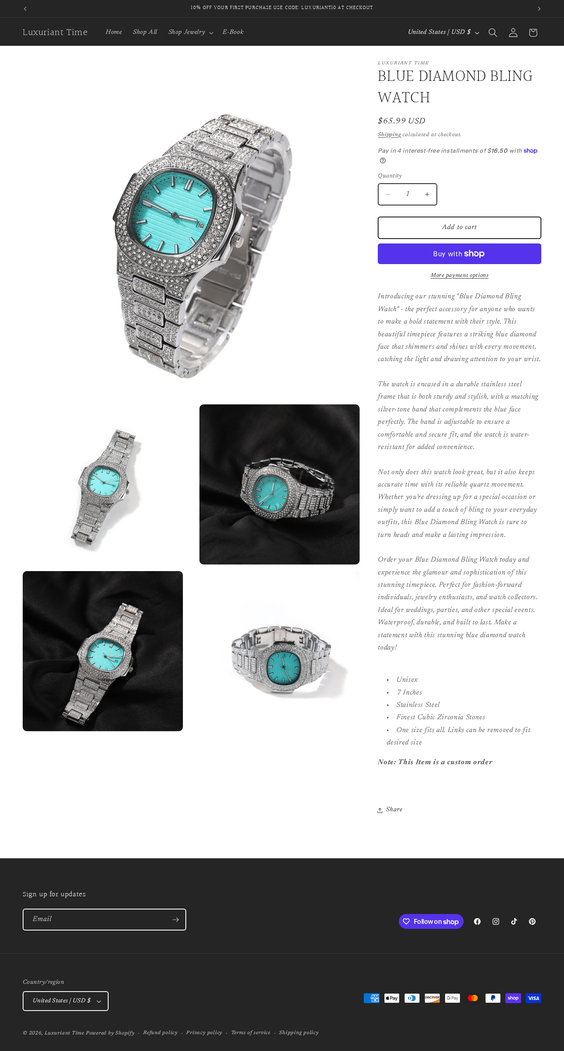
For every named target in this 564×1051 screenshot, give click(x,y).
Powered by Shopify (110, 1033)
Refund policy (160, 1032)
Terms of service (250, 1032)
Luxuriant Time (64, 1033)
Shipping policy (299, 1032)
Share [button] (394, 810)
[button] (190, 32)
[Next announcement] (539, 8)
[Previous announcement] (25, 8)
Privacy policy (204, 1032)
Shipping (389, 134)
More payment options (459, 275)
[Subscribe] (175, 920)
